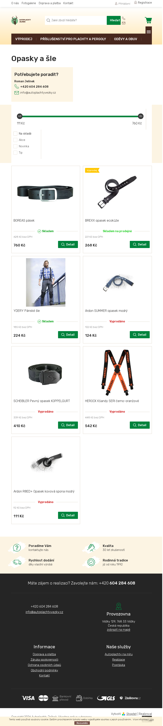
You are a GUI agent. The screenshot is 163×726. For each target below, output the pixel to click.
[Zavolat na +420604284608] (126, 18)
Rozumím (82, 723)
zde (151, 719)
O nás (15, 3)
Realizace (118, 659)
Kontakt (68, 3)
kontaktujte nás (40, 548)
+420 (117, 583)
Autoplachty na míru (119, 654)
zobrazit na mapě (118, 629)
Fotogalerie (29, 3)
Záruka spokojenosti (44, 659)
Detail (70, 244)
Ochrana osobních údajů (44, 665)
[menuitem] (23, 39)
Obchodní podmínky (44, 670)
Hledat (115, 20)
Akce (22, 140)
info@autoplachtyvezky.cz (38, 92)
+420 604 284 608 (34, 86)
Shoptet (131, 714)
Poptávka (118, 665)
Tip (20, 152)
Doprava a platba (50, 3)
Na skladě (25, 133)
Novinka (24, 146)
